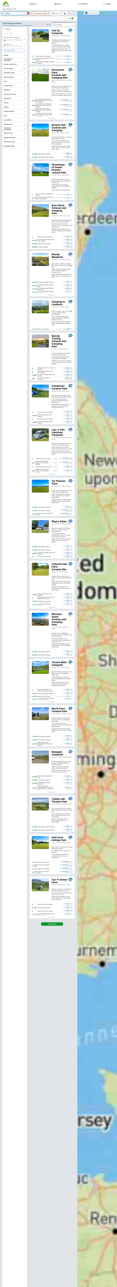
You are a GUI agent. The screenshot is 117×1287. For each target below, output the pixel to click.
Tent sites (9, 9)
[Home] (6, 4)
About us (57, 4)
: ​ (49, 24)
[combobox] (16, 13)
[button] (14, 39)
